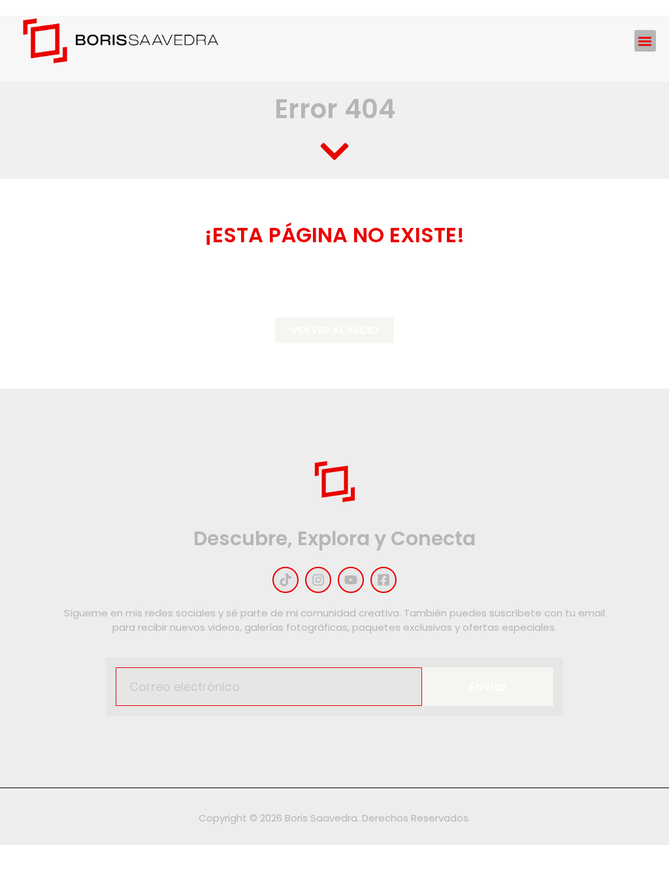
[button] (645, 41)
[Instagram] (318, 580)
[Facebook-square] (383, 580)
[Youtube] (351, 580)
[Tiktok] (285, 580)
